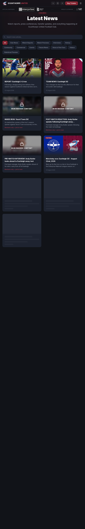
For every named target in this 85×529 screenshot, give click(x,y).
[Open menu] (81, 3)
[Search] (53, 3)
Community (8, 47)
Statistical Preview (11, 52)
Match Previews (43, 43)
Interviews (57, 43)
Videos (72, 47)
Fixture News (43, 47)
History (67, 43)
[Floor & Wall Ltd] (79, 9)
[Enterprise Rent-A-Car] (26, 9)
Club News (14, 43)
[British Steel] (40, 9)
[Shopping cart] (57, 3)
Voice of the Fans (59, 47)
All (5, 43)
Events (32, 47)
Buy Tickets (71, 3)
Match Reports (27, 43)
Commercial (21, 47)
